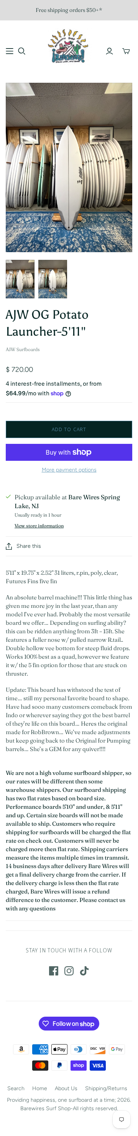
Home (39, 1088)
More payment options (69, 470)
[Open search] (22, 51)
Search (16, 1088)
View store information (39, 526)
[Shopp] (9, 51)
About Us (66, 1088)
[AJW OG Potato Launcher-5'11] (20, 279)
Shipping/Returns (106, 1088)
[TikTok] (84, 970)
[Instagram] (69, 970)
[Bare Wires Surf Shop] (69, 45)
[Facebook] (53, 970)
